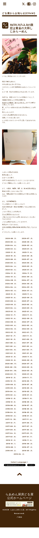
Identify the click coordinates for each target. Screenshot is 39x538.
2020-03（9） (28, 371)
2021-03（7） (27, 350)
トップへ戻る (19, 474)
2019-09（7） (27, 381)
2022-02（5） (11, 332)
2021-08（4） (11, 343)
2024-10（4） (11, 277)
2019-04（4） (11, 391)
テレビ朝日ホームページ (10, 214)
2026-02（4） (11, 249)
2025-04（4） (11, 266)
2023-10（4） (11, 298)
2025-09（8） (28, 256)
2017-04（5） (11, 433)
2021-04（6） (11, 350)
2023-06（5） (11, 304)
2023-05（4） (28, 304)
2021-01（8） (27, 353)
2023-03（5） (27, 308)
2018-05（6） (27, 409)
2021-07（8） (27, 343)
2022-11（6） (27, 315)
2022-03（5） (27, 329)
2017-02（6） (11, 437)
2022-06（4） (11, 325)
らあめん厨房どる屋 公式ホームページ (19, 496)
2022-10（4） (11, 318)
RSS (20, 517)
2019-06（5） (11, 388)
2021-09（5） (27, 339)
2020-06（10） (11, 367)
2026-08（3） (11, 238)
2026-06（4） (11, 242)
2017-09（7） (27, 423)
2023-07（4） (28, 301)
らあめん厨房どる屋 (17, 510)
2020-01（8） (27, 374)
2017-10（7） (11, 423)
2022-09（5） (28, 318)
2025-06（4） (11, 263)
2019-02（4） (11, 395)
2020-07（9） (28, 364)
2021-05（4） (27, 346)
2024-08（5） (11, 280)
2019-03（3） (27, 391)
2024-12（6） (11, 273)
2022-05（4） (28, 325)
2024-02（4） (11, 291)
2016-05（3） (27, 451)
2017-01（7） (27, 437)
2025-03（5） (27, 266)
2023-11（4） (27, 294)
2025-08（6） (11, 259)
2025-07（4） (28, 259)
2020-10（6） (11, 360)
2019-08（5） (11, 384)
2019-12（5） (11, 378)
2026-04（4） (11, 245)
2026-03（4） (28, 245)
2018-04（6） (11, 412)
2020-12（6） (11, 357)
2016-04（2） (19, 454)
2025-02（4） (11, 270)
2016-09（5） (27, 444)
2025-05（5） (27, 263)
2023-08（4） (11, 301)
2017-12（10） (11, 419)
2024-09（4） (28, 277)
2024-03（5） (28, 287)
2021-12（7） (11, 336)
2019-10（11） (11, 381)
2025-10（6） (11, 256)
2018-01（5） (27, 416)
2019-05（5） (27, 388)
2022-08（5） (11, 322)
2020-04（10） (11, 371)
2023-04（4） (11, 308)
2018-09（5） (27, 402)
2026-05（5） (28, 242)
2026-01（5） (27, 249)
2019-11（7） (27, 378)
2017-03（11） (27, 433)
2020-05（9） (28, 367)
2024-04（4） (11, 287)
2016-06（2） (11, 451)
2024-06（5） (11, 284)
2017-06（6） (11, 430)
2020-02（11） (11, 374)
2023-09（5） (28, 298)
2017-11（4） (27, 419)
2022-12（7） (11, 315)
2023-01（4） (27, 311)
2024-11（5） (27, 273)
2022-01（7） (27, 332)
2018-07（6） (27, 405)
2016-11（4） (27, 440)
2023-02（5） (11, 311)
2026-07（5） (28, 238)
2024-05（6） (28, 284)
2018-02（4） (11, 416)
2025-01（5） (27, 270)
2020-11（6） (27, 357)
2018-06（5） (11, 409)
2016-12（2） (11, 440)
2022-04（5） (11, 329)
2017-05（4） (27, 430)
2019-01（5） (27, 395)
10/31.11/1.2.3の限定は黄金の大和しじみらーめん (21, 28)
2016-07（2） (27, 447)
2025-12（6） (11, 252)
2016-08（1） (11, 447)
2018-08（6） (11, 405)
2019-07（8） (27, 384)
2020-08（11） (11, 364)
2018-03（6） (27, 412)
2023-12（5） (11, 294)
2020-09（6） (28, 360)
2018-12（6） (11, 398)
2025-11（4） (27, 252)
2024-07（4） (28, 280)
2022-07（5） (28, 322)
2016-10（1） (11, 444)
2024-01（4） (28, 291)
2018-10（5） (11, 402)
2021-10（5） (11, 339)
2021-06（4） (11, 346)
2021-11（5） (27, 336)
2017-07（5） (27, 426)
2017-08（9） (11, 426)
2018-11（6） (27, 398)
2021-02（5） (11, 353)
